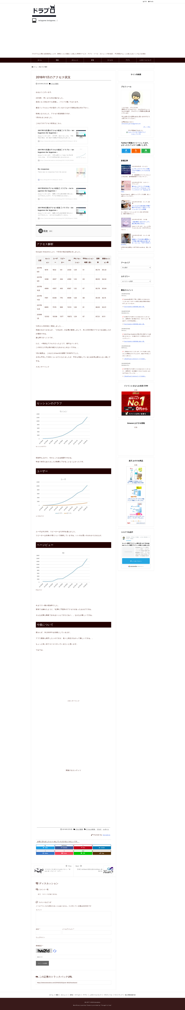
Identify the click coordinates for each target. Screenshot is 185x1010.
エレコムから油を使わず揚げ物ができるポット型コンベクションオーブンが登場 (141, 207)
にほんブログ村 (136, 134)
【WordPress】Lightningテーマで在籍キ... (135, 359)
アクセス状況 (90, 829)
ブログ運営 (44, 67)
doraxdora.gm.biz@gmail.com (131, 123)
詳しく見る (147, 127)
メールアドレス (68, 929)
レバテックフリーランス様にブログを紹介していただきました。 (141, 170)
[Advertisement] (92, 38)
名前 (38, 929)
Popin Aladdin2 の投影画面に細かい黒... (134, 306)
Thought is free (106, 1005)
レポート (106, 829)
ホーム (35, 67)
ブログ (99, 829)
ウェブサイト (40, 937)
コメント (39, 910)
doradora (106, 835)
